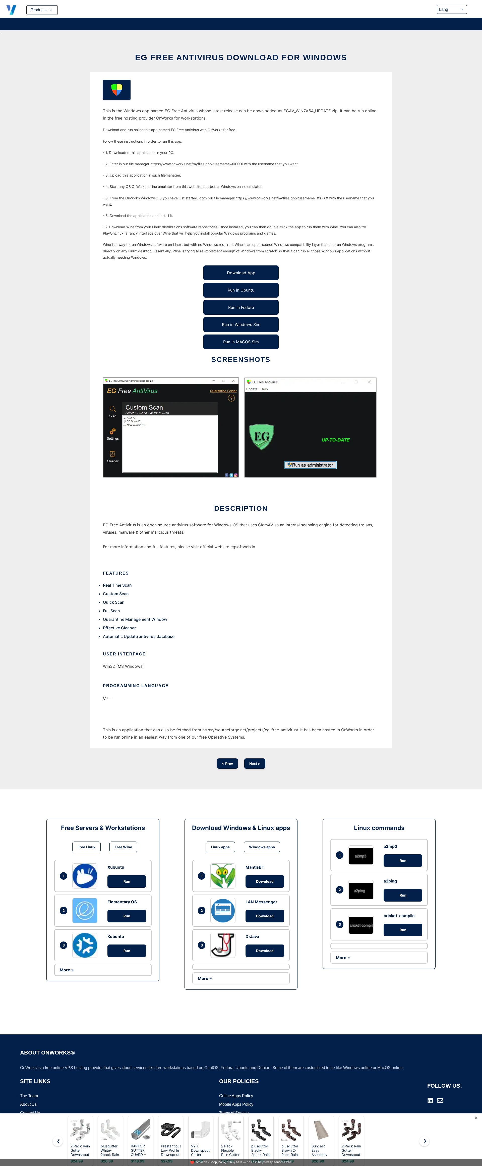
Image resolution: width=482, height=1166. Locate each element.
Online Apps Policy (236, 1096)
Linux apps (220, 847)
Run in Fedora (241, 307)
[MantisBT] (224, 876)
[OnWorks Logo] (11, 10)
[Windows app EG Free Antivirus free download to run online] (117, 90)
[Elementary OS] (86, 910)
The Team (29, 1096)
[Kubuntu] (86, 945)
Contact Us (30, 1113)
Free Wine (123, 847)
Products (38, 10)
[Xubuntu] (86, 876)
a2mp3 (390, 846)
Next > (254, 763)
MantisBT (255, 867)
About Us (28, 1104)
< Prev (227, 763)
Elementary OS (122, 901)
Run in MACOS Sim (241, 341)
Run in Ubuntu (241, 290)
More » (67, 969)
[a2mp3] (362, 855)
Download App (241, 272)
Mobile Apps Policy (236, 1104)
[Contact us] (440, 1100)
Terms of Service (234, 1113)
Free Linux (86, 847)
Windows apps (262, 847)
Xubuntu (115, 867)
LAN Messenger (261, 901)
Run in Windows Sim (241, 324)
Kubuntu (115, 936)
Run (127, 881)
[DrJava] (224, 945)
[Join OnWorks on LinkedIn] (430, 1100)
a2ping (390, 880)
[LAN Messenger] (224, 910)
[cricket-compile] (362, 924)
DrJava (252, 936)
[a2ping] (362, 889)
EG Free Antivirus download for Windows (241, 57)
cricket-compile (399, 915)
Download (265, 881)
